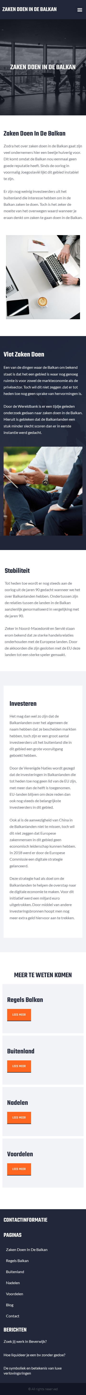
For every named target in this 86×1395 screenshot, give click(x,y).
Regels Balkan (17, 1260)
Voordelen (14, 1293)
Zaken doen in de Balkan (29, 9)
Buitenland (15, 1271)
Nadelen (13, 1282)
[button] (80, 10)
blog (9, 1304)
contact (12, 1316)
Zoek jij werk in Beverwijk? (25, 1341)
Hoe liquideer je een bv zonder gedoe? (34, 1354)
